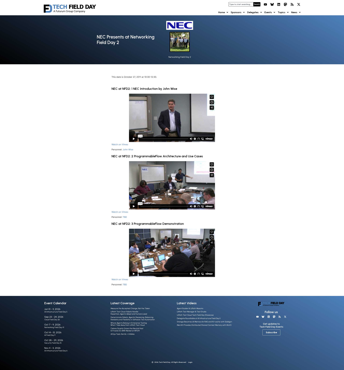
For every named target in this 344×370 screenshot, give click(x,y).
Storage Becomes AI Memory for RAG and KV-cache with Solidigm (204, 322)
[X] (298, 4)
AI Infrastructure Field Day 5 (55, 312)
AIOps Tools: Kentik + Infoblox (123, 334)
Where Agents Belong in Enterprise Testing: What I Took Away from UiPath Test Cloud (129, 324)
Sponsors (236, 12)
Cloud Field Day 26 (52, 319)
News (294, 12)
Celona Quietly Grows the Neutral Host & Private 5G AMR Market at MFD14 (127, 329)
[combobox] (241, 4)
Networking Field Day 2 (180, 57)
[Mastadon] (285, 4)
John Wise (128, 149)
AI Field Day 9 (49, 335)
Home (221, 12)
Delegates (253, 12)
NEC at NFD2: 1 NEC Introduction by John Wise (144, 89)
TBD (125, 217)
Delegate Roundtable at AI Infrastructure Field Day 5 (199, 318)
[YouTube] (265, 4)
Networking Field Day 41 (54, 327)
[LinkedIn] (279, 4)
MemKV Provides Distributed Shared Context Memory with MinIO (204, 325)
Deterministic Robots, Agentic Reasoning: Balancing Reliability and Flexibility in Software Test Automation (133, 318)
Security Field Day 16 (52, 343)
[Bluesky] (272, 4)
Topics (281, 12)
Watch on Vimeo (120, 144)
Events (268, 12)
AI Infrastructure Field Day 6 (55, 351)
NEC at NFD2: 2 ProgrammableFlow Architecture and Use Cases (157, 156)
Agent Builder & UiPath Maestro (190, 308)
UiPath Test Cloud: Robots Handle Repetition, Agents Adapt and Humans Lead (129, 313)
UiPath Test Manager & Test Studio (191, 312)
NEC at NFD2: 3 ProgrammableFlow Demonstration (148, 224)
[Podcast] (292, 4)
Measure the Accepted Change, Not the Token (130, 308)
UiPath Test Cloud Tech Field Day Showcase (195, 315)
